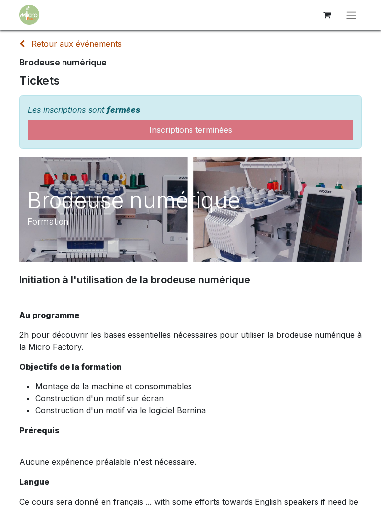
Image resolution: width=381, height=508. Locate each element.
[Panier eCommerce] (327, 15)
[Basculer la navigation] (351, 15)
